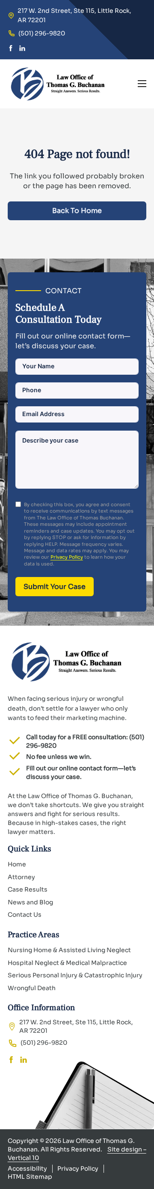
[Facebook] (11, 49)
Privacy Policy (66, 557)
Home (17, 864)
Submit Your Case (55, 586)
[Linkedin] (22, 49)
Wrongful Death (32, 988)
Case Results (27, 889)
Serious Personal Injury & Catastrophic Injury (75, 975)
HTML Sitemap (30, 1176)
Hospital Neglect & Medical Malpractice (67, 963)
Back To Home (77, 210)
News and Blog (30, 902)
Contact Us (24, 914)
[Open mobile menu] (142, 83)
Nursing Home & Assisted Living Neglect (69, 950)
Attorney (21, 877)
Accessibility (27, 1168)
